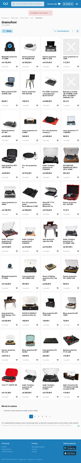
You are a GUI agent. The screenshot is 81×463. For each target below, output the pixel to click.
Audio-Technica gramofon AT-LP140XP (28, 387)
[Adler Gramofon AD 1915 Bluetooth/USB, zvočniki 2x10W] (71, 375)
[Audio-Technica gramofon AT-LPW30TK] (30, 229)
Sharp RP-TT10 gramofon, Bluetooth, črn (48, 204)
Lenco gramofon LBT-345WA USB (28, 277)
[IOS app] (69, 453)
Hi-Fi (32, 18)
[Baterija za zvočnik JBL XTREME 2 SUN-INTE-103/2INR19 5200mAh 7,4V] (71, 82)
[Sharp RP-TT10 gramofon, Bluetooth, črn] (51, 193)
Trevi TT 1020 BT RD (9, 385)
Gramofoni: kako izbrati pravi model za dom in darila (21, 411)
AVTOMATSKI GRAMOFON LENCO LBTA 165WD (70, 167)
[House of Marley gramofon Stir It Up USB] (51, 266)
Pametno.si (5, 18)
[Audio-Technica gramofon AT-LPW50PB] (51, 156)
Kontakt (4, 447)
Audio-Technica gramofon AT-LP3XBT (48, 387)
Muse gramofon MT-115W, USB (50, 314)
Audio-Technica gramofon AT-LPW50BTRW (7, 241)
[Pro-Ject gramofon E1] (30, 156)
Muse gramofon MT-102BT (70, 314)
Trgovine (34, 449)
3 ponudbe (5, 66)
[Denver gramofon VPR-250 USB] (30, 82)
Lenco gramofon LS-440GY (9, 203)
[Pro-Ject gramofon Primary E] (51, 121)
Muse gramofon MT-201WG (29, 351)
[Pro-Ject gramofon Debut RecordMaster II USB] (30, 193)
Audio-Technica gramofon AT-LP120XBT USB (69, 241)
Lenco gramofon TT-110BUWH (71, 131)
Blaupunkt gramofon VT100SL (9, 277)
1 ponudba (66, 66)
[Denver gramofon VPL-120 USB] (71, 193)
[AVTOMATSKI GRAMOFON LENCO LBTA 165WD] (71, 156)
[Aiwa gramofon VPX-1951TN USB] (10, 156)
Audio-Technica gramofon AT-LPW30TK (28, 241)
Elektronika (14, 18)
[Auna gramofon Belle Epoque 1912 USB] (10, 303)
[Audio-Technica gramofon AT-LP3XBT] (51, 375)
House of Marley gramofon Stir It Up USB (50, 278)
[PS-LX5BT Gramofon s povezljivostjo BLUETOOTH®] (51, 82)
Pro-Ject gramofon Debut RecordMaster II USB (30, 204)
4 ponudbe (5, 140)
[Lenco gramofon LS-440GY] (10, 193)
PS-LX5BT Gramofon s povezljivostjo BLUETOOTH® (50, 93)
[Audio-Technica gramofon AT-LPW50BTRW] (10, 229)
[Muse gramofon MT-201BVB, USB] (10, 82)
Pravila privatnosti (7, 451)
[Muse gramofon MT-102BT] (71, 303)
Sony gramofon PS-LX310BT (50, 351)
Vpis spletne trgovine (38, 447)
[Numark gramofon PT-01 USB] (71, 340)
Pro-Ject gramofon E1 (29, 166)
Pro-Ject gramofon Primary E (50, 131)
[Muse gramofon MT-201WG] (30, 340)
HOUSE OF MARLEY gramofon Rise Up (29, 314)
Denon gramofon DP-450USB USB (28, 58)
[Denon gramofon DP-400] (10, 121)
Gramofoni (39, 18)
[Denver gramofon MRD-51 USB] (51, 47)
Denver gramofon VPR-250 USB (29, 93)
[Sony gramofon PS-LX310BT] (51, 340)
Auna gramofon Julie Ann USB (48, 240)
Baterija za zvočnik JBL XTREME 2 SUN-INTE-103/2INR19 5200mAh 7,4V (70, 94)
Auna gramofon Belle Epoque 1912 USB (8, 315)
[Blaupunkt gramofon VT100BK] (10, 47)
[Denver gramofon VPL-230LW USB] (71, 266)
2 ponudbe (5, 177)
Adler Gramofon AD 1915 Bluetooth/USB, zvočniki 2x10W (70, 387)
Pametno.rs (31, 459)
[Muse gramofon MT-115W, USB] (51, 303)
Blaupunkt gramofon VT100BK (9, 58)
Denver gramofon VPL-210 (8, 351)
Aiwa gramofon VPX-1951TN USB (9, 166)
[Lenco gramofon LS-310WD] (30, 121)
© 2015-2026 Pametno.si (9, 459)
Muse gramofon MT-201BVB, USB (9, 93)
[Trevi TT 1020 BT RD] (10, 375)
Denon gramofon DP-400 (8, 131)
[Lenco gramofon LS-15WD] (71, 47)
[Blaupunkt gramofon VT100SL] (10, 266)
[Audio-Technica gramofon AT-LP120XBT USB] (71, 229)
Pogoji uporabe (6, 449)
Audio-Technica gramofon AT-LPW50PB (48, 167)
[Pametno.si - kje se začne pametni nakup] (5, 4)
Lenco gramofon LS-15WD (70, 58)
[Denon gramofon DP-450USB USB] (30, 47)
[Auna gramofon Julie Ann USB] (51, 229)
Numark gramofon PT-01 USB (70, 351)
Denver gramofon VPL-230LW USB (69, 277)
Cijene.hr (39, 459)
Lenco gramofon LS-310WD (30, 131)
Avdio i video (24, 18)
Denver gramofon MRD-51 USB (49, 58)
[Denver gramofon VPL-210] (10, 340)
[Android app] (69, 448)
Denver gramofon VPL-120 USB (69, 203)
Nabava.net (22, 459)
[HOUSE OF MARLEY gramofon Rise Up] (30, 303)
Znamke (34, 451)
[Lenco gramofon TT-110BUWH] (71, 121)
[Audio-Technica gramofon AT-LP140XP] (30, 375)
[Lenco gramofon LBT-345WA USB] (30, 266)
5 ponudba (25, 66)
